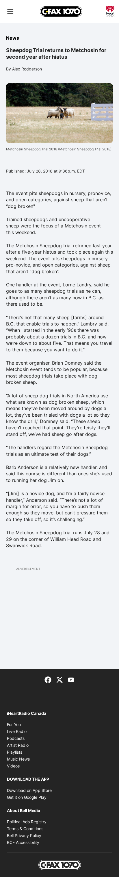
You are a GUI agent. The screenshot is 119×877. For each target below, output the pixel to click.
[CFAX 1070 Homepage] (61, 11)
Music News (18, 759)
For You (14, 724)
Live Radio (17, 731)
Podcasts (16, 738)
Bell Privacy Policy (24, 835)
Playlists (14, 752)
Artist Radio (18, 745)
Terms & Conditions (25, 828)
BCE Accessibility (23, 842)
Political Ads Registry (27, 821)
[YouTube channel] (71, 679)
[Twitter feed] (59, 679)
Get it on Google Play (27, 797)
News (12, 38)
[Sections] (10, 11)
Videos (13, 765)
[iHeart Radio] (110, 11)
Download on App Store (29, 790)
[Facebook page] (47, 679)
